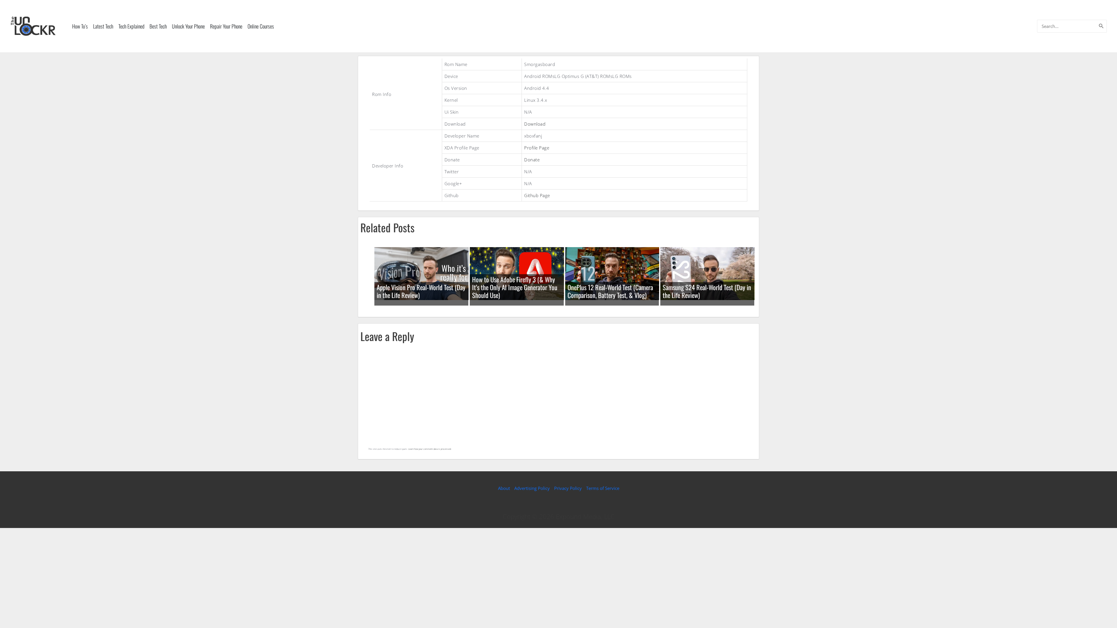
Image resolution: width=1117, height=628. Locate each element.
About (504, 488)
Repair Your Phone (226, 26)
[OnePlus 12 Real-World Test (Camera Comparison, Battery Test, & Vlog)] (612, 273)
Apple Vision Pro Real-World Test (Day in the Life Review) (421, 291)
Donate (532, 160)
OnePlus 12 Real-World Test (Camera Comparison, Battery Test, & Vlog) (610, 291)
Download (534, 124)
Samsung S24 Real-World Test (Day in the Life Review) (707, 291)
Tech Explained (131, 26)
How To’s (80, 26)
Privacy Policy (568, 488)
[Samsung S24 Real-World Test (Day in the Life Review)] (707, 273)
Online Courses (261, 26)
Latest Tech (103, 26)
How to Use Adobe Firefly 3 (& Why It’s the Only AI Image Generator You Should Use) (514, 287)
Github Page (537, 195)
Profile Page (536, 148)
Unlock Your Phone (188, 26)
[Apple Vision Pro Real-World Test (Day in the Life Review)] (421, 273)
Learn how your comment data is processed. (429, 448)
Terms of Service (602, 488)
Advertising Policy (532, 488)
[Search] (1101, 26)
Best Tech (158, 26)
